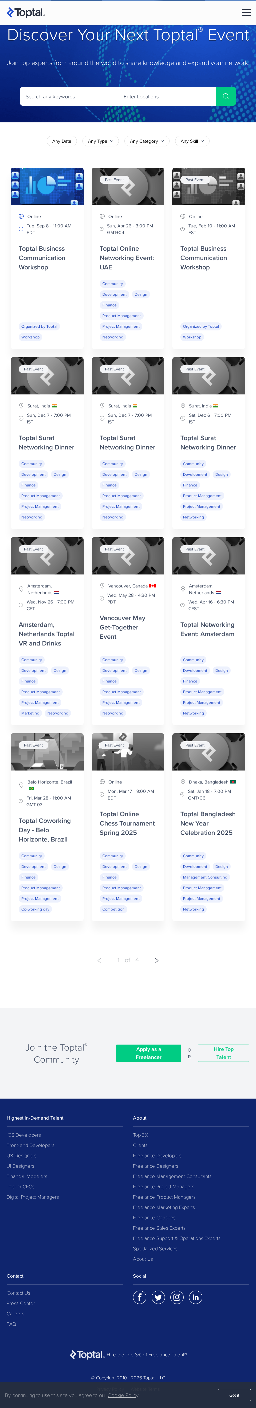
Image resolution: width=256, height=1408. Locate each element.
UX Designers (22, 1156)
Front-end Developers (31, 1145)
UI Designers (20, 1166)
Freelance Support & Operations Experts (177, 1238)
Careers (15, 1314)
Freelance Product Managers (164, 1197)
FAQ (11, 1324)
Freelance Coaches (154, 1218)
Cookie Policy (123, 1395)
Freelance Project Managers (163, 1187)
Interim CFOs (21, 1187)
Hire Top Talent (224, 1053)
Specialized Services (155, 1249)
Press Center (21, 1303)
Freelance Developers (157, 1156)
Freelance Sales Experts (159, 1228)
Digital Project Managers (33, 1197)
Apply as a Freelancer (149, 1053)
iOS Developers (24, 1135)
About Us (143, 1259)
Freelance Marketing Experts (164, 1207)
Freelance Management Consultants (172, 1176)
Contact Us (18, 1293)
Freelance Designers (155, 1166)
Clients (140, 1145)
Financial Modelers (27, 1176)
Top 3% (140, 1135)
